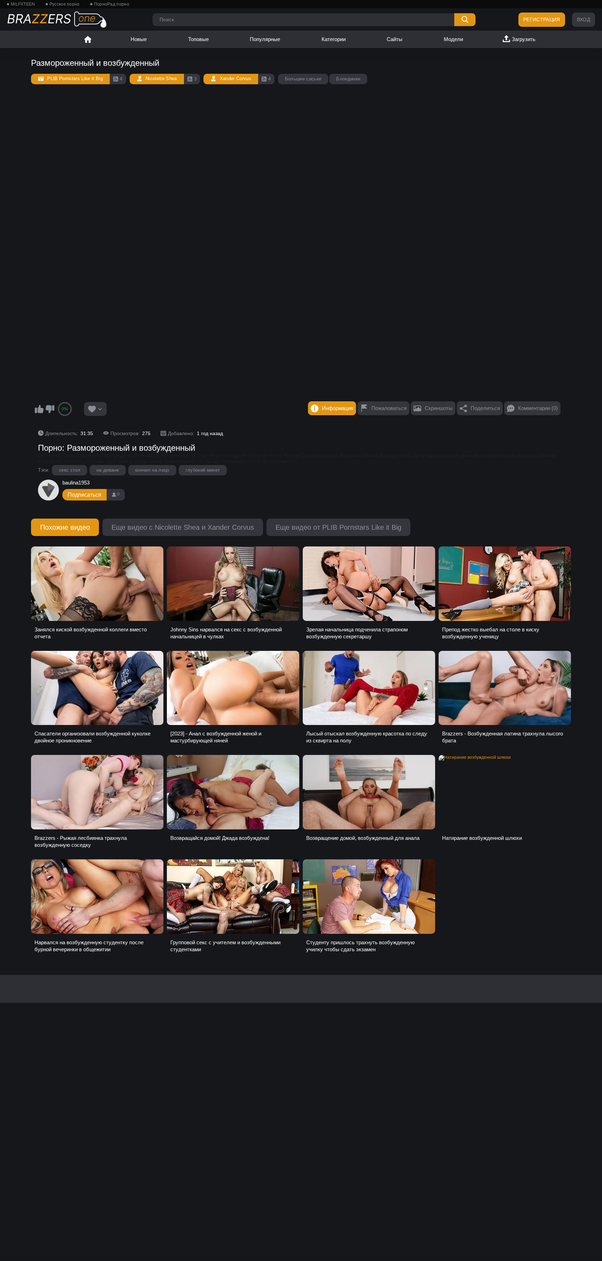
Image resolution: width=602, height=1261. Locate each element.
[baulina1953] (48, 490)
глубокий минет (203, 470)
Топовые (198, 39)
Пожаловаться (389, 408)
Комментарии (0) (538, 408)
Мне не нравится (49, 408)
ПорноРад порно (111, 4)
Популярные (265, 39)
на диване (108, 470)
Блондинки (348, 78)
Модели (453, 39)
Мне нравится (39, 408)
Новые (139, 39)
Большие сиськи (303, 78)
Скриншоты (439, 408)
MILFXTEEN (23, 4)
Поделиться (485, 408)
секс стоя (69, 470)
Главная (88, 39)
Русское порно (64, 4)
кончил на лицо (152, 470)
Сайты (394, 39)
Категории (334, 39)
